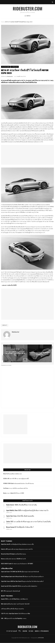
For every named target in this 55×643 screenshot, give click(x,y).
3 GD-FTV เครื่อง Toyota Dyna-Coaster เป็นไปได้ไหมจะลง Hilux (15, 613)
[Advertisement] (27, 155)
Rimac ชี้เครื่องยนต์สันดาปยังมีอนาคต (12, 474)
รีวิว (20, 631)
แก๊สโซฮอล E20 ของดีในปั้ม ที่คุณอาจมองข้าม (12, 609)
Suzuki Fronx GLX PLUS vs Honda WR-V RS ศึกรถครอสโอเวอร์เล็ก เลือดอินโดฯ (19, 586)
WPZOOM (41, 637)
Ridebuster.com (27, 8)
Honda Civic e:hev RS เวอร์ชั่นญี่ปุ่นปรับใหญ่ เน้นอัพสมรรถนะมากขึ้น (17, 544)
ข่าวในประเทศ (14, 66)
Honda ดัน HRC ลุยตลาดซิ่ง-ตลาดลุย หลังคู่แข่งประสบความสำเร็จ (17, 549)
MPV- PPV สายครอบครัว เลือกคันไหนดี (10, 591)
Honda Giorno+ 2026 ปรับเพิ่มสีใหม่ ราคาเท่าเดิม (21, 505)
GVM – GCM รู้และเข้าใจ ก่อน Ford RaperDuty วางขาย (13, 618)
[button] (27, 15)
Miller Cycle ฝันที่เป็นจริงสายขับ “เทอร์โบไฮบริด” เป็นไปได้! (15, 604)
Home (2, 22)
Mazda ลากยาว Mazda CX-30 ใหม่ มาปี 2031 (13, 493)
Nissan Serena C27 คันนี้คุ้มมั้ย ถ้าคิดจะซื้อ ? (20, 527)
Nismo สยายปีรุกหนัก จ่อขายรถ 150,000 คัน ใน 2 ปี (13, 559)
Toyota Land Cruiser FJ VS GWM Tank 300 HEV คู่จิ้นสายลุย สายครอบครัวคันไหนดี (20, 571)
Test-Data (31, 631)
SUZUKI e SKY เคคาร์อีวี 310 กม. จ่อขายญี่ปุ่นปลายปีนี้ (16, 478)
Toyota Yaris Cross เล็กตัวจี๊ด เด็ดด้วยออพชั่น (20, 516)
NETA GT (5, 325)
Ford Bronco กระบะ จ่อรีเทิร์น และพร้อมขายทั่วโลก (15, 488)
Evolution (25, 631)
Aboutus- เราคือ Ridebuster (42, 631)
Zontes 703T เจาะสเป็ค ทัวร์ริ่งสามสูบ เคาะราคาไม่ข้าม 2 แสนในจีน (28, 521)
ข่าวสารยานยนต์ (5, 66)
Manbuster (10, 76)
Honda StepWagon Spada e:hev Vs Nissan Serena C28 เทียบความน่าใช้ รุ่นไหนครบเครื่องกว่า (22, 576)
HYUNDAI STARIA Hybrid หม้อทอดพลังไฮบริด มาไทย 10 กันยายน (18, 483)
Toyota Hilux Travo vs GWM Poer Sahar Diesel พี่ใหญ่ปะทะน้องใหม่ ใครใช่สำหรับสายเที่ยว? (22, 581)
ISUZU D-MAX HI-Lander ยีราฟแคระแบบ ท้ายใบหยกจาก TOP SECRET (17, 563)
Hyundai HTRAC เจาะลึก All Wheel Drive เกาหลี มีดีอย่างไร (14, 599)
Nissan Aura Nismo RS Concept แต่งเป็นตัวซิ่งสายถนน (13, 554)
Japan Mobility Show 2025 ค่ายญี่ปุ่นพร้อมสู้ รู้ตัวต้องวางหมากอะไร (27, 510)
